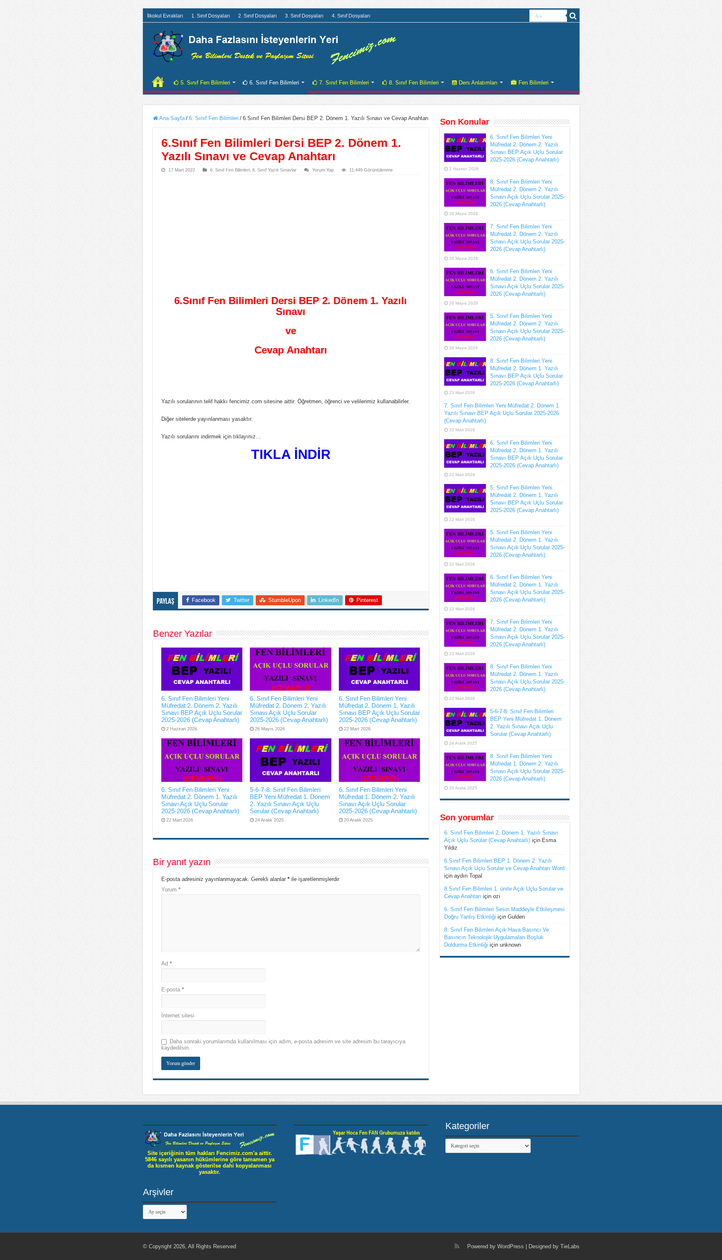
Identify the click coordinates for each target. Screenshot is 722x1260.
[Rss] (523, 16)
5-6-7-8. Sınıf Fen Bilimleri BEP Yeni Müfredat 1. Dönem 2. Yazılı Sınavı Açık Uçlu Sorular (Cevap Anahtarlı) (290, 800)
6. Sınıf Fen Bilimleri (274, 82)
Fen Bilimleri (534, 82)
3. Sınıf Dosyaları (304, 16)
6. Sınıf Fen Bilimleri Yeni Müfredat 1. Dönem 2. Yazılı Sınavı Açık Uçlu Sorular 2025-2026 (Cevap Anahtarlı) (378, 800)
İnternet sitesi (177, 1015)
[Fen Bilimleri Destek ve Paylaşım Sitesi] (274, 46)
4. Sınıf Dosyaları (351, 16)
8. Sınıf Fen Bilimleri (414, 82)
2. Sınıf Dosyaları (257, 16)
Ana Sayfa (171, 118)
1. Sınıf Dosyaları (210, 16)
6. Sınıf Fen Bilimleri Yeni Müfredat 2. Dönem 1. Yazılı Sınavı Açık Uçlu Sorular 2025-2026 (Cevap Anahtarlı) (200, 800)
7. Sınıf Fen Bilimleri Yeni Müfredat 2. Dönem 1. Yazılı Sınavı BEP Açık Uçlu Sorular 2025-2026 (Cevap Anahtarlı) (502, 413)
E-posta (172, 989)
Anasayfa (158, 81)
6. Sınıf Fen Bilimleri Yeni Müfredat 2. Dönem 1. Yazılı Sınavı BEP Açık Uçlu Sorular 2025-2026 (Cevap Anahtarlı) (379, 709)
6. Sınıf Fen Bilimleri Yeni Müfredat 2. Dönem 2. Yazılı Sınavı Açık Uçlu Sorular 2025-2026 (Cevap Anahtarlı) (289, 709)
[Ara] (573, 16)
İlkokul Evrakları (165, 16)
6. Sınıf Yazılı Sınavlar (274, 169)
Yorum (170, 889)
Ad (166, 963)
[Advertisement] (290, 237)
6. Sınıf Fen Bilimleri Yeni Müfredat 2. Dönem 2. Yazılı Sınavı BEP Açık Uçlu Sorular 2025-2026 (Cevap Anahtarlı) (201, 709)
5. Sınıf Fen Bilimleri (205, 82)
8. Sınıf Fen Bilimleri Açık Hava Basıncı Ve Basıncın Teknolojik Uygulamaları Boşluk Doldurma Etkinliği (496, 937)
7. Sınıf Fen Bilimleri (344, 82)
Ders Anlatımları (478, 82)
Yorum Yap (323, 169)
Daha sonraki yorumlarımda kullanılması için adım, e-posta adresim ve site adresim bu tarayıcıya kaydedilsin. (283, 1044)
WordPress (510, 1246)
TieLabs (570, 1246)
